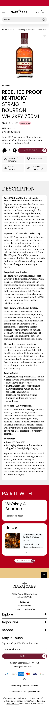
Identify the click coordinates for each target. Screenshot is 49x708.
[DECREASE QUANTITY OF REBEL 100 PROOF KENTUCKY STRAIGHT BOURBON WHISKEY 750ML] (5, 150)
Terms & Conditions (30, 686)
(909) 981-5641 (12, 704)
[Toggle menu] (3, 11)
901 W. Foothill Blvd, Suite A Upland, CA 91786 (24, 595)
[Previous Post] (19, 553)
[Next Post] (30, 553)
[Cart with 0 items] (44, 11)
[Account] (37, 11)
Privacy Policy (16, 686)
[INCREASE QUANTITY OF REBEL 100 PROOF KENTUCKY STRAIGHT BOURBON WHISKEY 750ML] (15, 150)
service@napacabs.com (33, 701)
